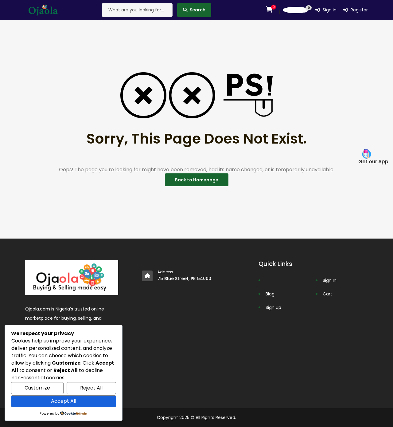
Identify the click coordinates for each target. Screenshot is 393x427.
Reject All (91, 387)
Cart (327, 294)
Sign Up (273, 307)
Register (359, 10)
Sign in (330, 10)
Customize (37, 387)
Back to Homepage (196, 180)
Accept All (63, 401)
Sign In (330, 280)
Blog (270, 294)
